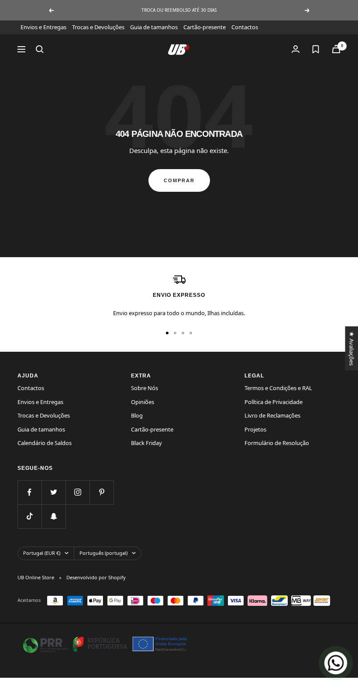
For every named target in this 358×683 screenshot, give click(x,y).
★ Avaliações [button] (351, 348)
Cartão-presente (204, 27)
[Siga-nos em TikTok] (29, 516)
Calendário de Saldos (44, 443)
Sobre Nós (144, 388)
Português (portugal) (103, 553)
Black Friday (146, 443)
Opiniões (142, 402)
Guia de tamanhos (154, 27)
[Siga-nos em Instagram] (77, 492)
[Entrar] (295, 49)
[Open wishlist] (315, 49)
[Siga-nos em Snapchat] (53, 516)
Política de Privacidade (273, 402)
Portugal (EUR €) (41, 553)
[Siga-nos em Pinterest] (102, 492)
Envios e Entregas (43, 27)
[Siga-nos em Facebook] (29, 492)
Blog (137, 415)
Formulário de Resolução (276, 443)
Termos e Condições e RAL (278, 388)
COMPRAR (179, 180)
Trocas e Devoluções (98, 27)
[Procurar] (40, 49)
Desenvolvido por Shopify (96, 577)
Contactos (244, 27)
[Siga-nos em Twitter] (53, 492)
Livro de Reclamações (272, 415)
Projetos (255, 429)
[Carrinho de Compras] (336, 49)
